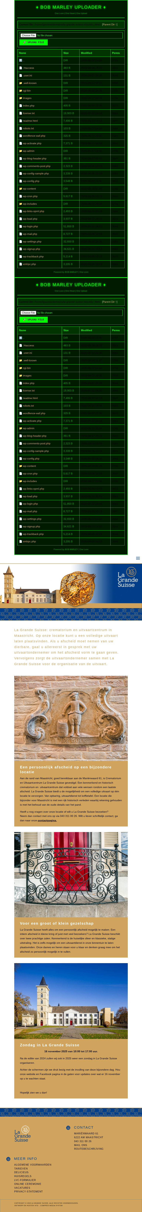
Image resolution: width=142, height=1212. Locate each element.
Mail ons (80, 1145)
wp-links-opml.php (33, 211)
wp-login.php (30, 226)
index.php (28, 105)
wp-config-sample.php (36, 173)
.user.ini (27, 75)
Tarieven (21, 1168)
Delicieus (21, 1172)
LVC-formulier (25, 1180)
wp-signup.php (31, 248)
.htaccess (28, 67)
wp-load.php (30, 218)
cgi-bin (27, 90)
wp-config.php (31, 181)
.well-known (30, 83)
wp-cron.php (30, 196)
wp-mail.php (30, 233)
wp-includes (30, 203)
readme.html (30, 120)
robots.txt (28, 128)
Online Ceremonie (27, 1184)
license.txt (29, 113)
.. (23, 60)
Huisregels (23, 1176)
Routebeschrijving (89, 1148)
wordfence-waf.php (34, 135)
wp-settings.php (32, 241)
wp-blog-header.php (34, 158)
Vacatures (22, 1187)
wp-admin (28, 150)
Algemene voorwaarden (32, 1164)
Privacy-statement (28, 1191)
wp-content (29, 188)
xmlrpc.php (29, 264)
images (27, 98)
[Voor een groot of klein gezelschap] (71, 916)
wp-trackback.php (33, 256)
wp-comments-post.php (36, 166)
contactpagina (47, 820)
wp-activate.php (32, 143)
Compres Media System (51, 1205)
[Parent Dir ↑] (109, 24)
